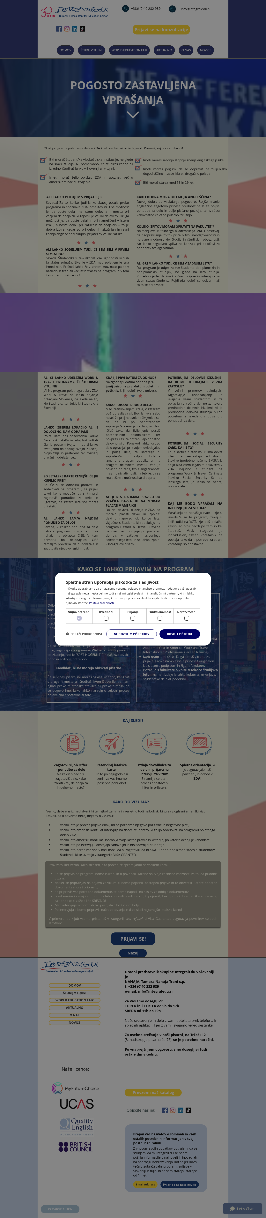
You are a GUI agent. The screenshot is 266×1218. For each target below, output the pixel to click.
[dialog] (133, 608)
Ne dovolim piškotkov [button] (131, 634)
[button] (84, 634)
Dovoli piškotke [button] (180, 634)
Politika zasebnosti (101, 603)
